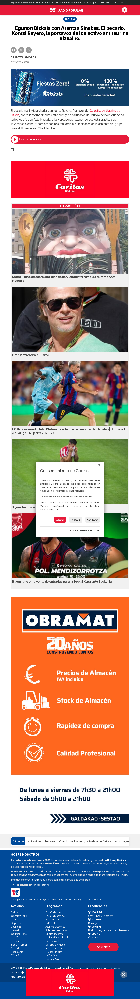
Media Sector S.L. (91, 530)
